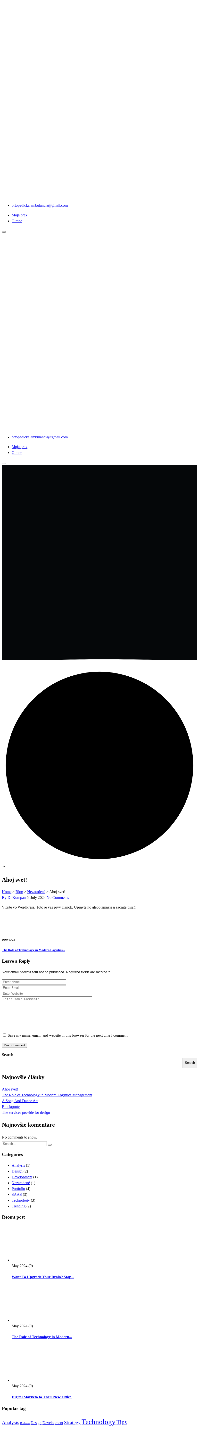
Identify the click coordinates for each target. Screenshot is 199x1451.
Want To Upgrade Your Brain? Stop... (43, 1277)
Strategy (72, 1422)
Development (22, 1177)
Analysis (18, 1165)
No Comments (58, 897)
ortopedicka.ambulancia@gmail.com (40, 205)
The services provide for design (26, 1112)
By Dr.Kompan (14, 897)
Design (17, 1171)
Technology (21, 1200)
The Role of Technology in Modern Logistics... (33, 950)
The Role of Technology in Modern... (42, 1337)
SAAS (17, 1194)
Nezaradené (21, 1183)
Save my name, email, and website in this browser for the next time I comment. (68, 1035)
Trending (18, 1206)
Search (7, 1055)
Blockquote (11, 1107)
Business (25, 1423)
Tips (121, 1422)
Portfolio (18, 1189)
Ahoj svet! (10, 1089)
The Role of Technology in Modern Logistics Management (47, 1095)
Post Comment (14, 1045)
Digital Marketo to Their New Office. (42, 1397)
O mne (17, 221)
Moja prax (19, 215)
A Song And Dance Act (20, 1101)
